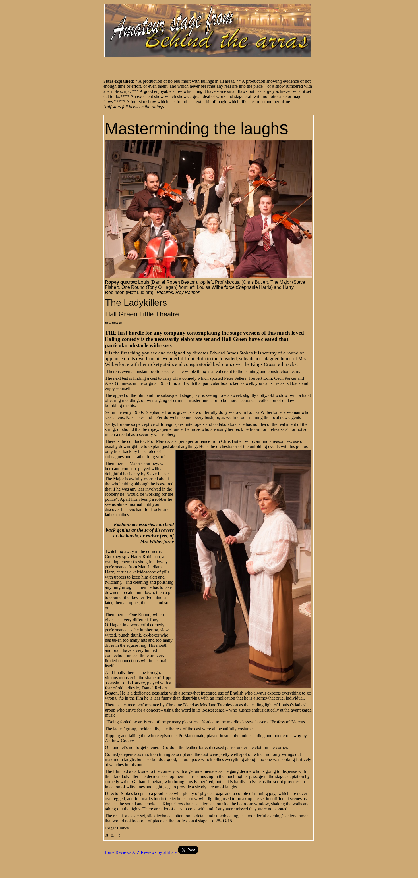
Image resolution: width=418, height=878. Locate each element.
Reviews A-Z (127, 852)
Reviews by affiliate (159, 852)
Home (108, 852)
